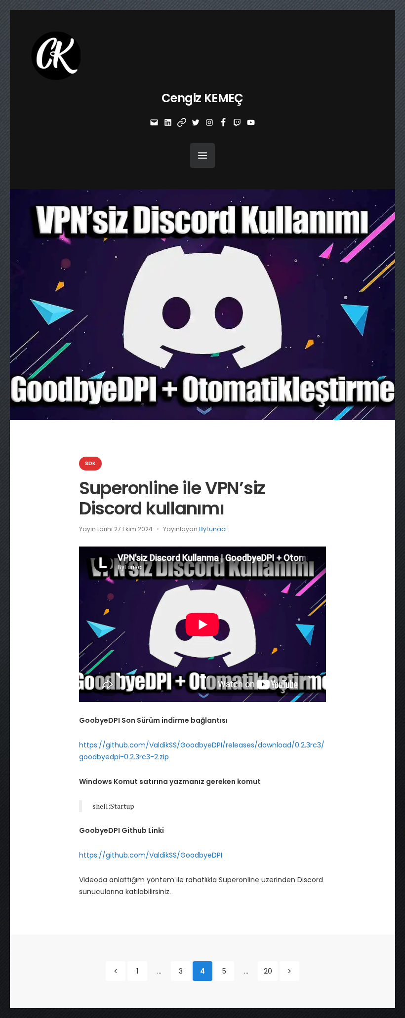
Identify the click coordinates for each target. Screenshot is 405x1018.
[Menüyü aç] (202, 155)
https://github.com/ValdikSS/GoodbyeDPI (150, 855)
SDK (90, 463)
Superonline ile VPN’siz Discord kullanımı (172, 498)
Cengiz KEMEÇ (202, 98)
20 (268, 971)
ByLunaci (213, 529)
